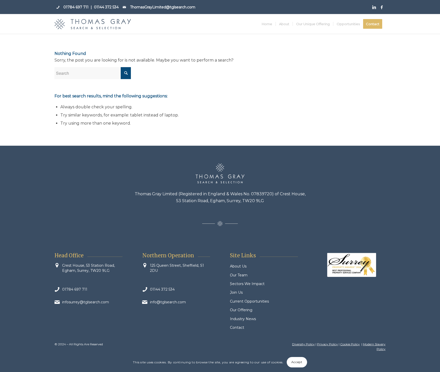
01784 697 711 (76, 7)
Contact (237, 327)
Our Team (239, 275)
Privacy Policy (327, 344)
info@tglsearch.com (168, 302)
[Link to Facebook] (382, 7)
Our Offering (241, 310)
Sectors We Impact (247, 283)
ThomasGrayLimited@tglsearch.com (162, 7)
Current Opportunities (249, 301)
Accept (296, 362)
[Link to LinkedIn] (374, 7)
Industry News (243, 319)
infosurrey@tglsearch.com (85, 302)
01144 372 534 (106, 7)
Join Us (236, 292)
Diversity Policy (303, 344)
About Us (238, 266)
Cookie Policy (350, 344)
